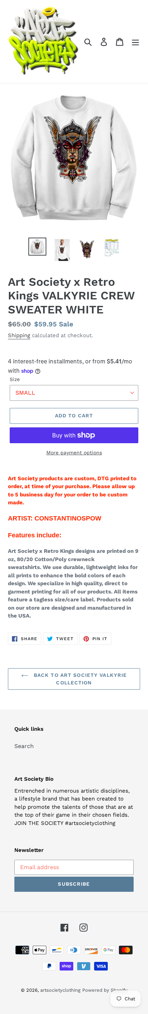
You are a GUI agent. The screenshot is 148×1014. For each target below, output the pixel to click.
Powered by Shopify (105, 990)
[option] (37, 246)
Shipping (19, 335)
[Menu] (135, 41)
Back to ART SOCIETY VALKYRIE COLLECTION (79, 678)
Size (15, 379)
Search (24, 746)
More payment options (74, 452)
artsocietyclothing (60, 990)
